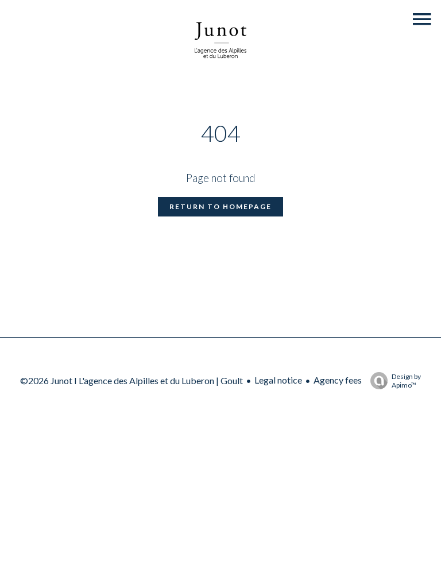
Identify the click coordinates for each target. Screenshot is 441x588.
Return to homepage (220, 206)
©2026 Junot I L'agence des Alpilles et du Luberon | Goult (131, 380)
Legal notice (278, 379)
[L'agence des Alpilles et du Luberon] (220, 70)
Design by (406, 380)
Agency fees (338, 379)
